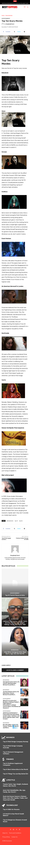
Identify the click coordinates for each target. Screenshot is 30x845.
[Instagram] (13, 829)
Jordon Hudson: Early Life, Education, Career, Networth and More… (11, 693)
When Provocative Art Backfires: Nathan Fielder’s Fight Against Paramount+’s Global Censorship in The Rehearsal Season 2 (11, 704)
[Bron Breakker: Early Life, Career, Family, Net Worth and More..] (24, 725)
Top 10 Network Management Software (13, 753)
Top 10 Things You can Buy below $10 (15, 774)
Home (3, 15)
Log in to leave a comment (15, 670)
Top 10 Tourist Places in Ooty (15, 595)
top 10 (16, 520)
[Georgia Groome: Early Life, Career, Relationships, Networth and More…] (24, 683)
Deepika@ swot (10, 24)
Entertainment (9, 15)
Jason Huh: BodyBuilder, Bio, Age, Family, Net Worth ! (14, 791)
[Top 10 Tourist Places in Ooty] (15, 583)
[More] (24, 31)
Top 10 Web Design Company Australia (13, 747)
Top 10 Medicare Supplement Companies (13, 764)
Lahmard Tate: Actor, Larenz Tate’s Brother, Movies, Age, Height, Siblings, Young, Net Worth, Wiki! (15, 622)
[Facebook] (10, 829)
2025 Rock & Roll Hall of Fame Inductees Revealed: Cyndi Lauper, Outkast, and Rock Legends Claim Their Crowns (11, 716)
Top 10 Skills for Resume (11, 809)
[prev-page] (3, 659)
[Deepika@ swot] (3, 24)
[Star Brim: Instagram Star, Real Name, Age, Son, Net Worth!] (15, 641)
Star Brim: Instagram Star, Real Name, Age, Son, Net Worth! (15, 653)
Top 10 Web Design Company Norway (15, 741)
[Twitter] (19, 829)
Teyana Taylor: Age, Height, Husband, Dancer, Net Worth (15, 785)
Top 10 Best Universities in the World (15, 769)
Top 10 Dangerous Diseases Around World (15, 821)
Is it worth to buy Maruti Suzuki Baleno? (13, 815)
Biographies (14, 619)
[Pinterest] (16, 829)
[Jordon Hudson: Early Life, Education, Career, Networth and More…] (24, 692)
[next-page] (5, 659)
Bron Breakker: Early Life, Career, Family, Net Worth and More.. (10, 726)
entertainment (9, 520)
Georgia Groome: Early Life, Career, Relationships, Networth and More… (11, 683)
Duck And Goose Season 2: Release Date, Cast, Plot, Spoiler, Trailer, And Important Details (15, 798)
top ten (20, 520)
